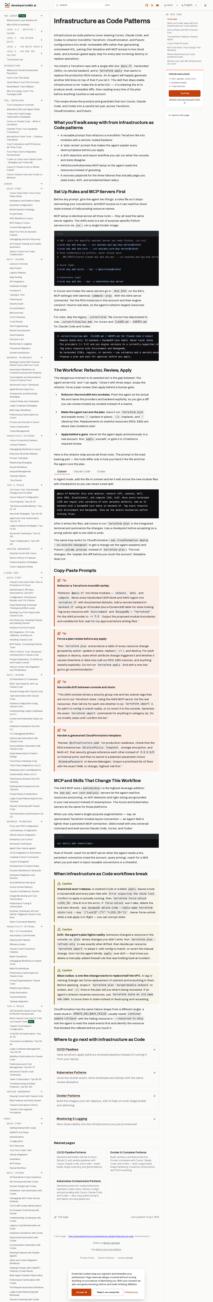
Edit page (63, 1217)
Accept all (81, 1292)
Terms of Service (106, 1258)
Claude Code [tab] (81, 471)
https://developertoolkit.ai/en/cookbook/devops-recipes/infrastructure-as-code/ (101, 1236)
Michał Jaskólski (111, 1243)
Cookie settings (125, 1258)
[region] (106, 261)
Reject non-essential (108, 1292)
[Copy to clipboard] (154, 240)
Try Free (184, 93)
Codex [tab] (101, 471)
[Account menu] (205, 5)
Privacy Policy (87, 1258)
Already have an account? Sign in (184, 101)
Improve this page (180, 115)
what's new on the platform (108, 1249)
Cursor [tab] (62, 471)
